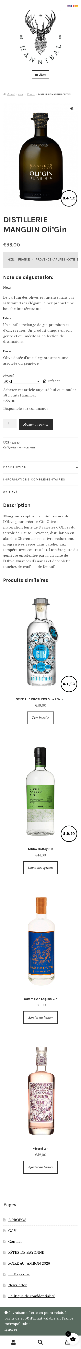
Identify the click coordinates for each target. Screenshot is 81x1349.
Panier (62, 1339)
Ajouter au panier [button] (40, 1017)
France (31, 94)
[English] (69, 6)
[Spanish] (76, 6)
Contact (15, 1242)
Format (8, 375)
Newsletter (17, 1285)
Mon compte (13, 1342)
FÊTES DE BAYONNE (26, 1252)
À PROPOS (17, 1220)
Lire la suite (40, 718)
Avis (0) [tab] (10, 491)
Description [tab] (15, 467)
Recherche (40, 1342)
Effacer (54, 381)
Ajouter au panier (36, 424)
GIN (20, 94)
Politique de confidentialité (31, 1296)
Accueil (11, 94)
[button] (72, 108)
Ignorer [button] (11, 1329)
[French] (73, 6)
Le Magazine (19, 1274)
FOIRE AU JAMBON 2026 (29, 1263)
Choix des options (40, 868)
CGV (12, 1231)
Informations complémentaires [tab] (34, 479)
